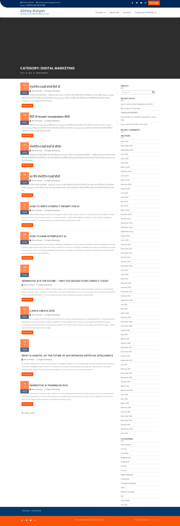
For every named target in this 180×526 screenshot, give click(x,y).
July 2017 (124, 365)
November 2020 (127, 266)
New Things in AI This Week (130, 108)
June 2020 (125, 274)
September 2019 (127, 300)
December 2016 (126, 373)
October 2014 (125, 425)
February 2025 (126, 171)
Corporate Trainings (144, 10)
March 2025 (125, 167)
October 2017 (125, 356)
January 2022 (126, 244)
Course (123, 470)
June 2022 (125, 240)
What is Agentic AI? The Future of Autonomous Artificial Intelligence (67, 355)
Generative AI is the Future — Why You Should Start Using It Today (65, 281)
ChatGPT (124, 466)
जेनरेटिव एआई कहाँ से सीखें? (45, 146)
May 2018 (124, 335)
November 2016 (126, 377)
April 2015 (124, 399)
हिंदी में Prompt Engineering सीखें (50, 117)
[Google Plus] (146, 3)
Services (127, 10)
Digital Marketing (53, 91)
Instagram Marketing (128, 483)
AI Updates (125, 453)
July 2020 (124, 270)
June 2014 (124, 433)
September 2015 (127, 390)
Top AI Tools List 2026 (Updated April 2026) (137, 104)
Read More (27, 105)
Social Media (125, 500)
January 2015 (125, 412)
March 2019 (125, 313)
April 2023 (124, 206)
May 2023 (124, 201)
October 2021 (125, 257)
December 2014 (126, 416)
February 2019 (126, 317)
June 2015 (124, 395)
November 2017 (126, 352)
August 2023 (125, 189)
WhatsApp (154, 3)
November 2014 (126, 420)
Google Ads (125, 479)
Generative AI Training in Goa (49, 385)
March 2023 (125, 210)
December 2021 (126, 249)
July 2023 (124, 193)
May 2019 (124, 309)
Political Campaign (128, 492)
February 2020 (126, 283)
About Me (114, 10)
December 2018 (126, 322)
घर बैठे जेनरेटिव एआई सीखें (78, 2)
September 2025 (127, 150)
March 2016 (125, 386)
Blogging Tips (126, 457)
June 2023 (124, 197)
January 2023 (126, 219)
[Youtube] (141, 3)
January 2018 (125, 343)
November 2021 (126, 253)
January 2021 (125, 262)
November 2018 (126, 326)
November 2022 (127, 227)
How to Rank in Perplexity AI (48, 236)
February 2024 (126, 184)
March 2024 (125, 180)
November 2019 (126, 292)
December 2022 (127, 223)
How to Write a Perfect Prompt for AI (54, 206)
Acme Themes (154, 520)
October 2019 (125, 296)
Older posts (29, 413)
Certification (125, 462)
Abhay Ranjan (32, 9)
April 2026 (124, 141)
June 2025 (125, 159)
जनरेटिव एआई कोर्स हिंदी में (45, 87)
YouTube (124, 505)
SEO (122, 496)
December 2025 (127, 146)
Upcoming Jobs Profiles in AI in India (134, 124)
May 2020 (124, 279)
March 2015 (125, 403)
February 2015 (126, 407)
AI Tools (123, 449)
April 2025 (124, 163)
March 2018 (125, 339)
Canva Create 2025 (42, 311)
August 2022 (125, 236)
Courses (99, 10)
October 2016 (125, 382)
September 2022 (127, 232)
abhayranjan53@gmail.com (49, 2)
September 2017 (126, 360)
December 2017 (126, 347)
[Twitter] (137, 3)
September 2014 (127, 429)
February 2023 (126, 214)
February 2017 (126, 369)
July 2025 (124, 154)
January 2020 (126, 287)
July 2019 (124, 304)
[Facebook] (132, 3)
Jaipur (123, 488)
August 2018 (125, 330)
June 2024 (125, 176)
